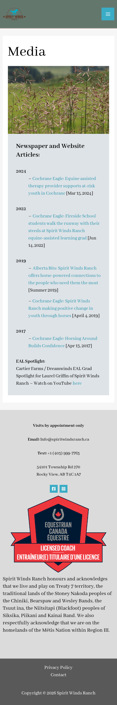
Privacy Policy (58, 668)
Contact (58, 675)
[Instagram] (63, 489)
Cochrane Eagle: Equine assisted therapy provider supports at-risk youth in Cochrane (62, 186)
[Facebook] (54, 489)
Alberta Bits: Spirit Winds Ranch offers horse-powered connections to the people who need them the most (64, 275)
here (77, 383)
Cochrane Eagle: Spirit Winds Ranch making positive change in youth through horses (60, 308)
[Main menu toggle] (107, 14)
